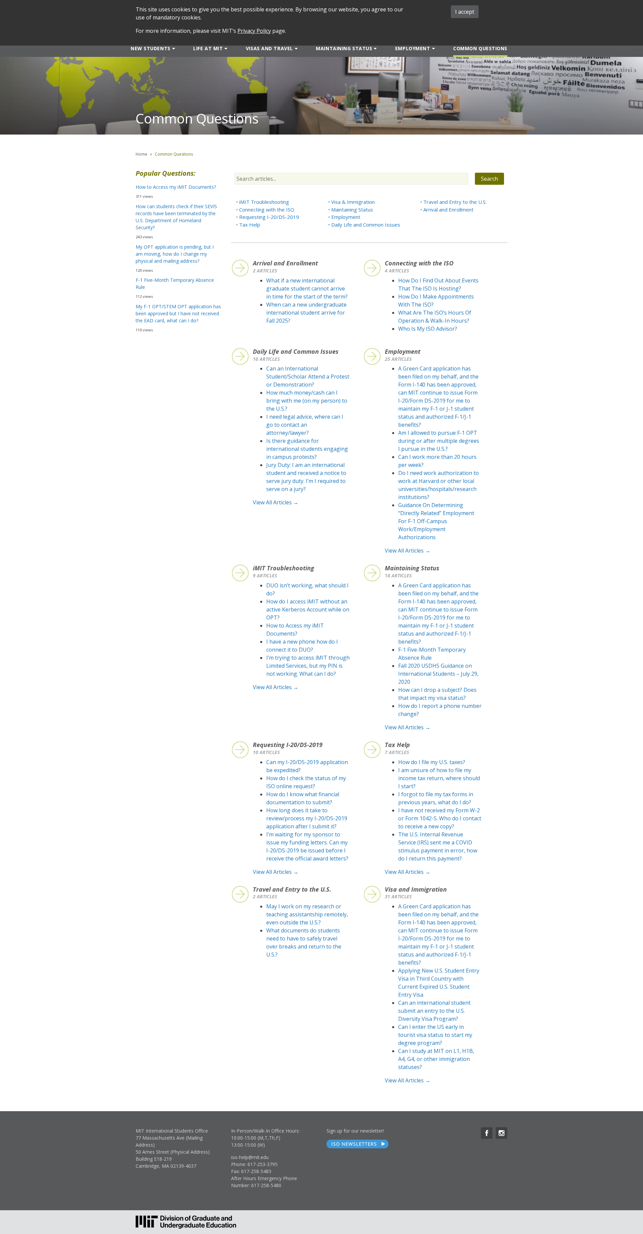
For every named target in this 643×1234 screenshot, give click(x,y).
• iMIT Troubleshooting (262, 201)
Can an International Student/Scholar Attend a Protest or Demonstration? (307, 376)
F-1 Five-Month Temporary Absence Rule (175, 283)
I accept (464, 11)
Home (141, 154)
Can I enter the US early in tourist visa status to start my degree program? (435, 1035)
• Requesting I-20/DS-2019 (267, 217)
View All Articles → (275, 502)
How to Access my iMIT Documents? (176, 187)
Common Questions (480, 48)
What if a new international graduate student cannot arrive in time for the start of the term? (307, 288)
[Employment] (432, 48)
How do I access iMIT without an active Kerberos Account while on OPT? (307, 609)
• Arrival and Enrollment (447, 209)
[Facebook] (487, 1133)
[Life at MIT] (225, 48)
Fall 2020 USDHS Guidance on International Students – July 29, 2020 (438, 673)
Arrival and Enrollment (285, 263)
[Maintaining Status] (374, 48)
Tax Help (397, 745)
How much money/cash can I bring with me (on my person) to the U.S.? (306, 400)
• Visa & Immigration (351, 201)
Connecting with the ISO (419, 263)
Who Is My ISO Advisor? (427, 328)
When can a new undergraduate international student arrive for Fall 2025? (306, 312)
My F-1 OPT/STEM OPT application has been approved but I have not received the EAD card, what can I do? (178, 313)
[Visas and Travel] (295, 48)
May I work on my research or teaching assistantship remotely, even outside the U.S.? (307, 914)
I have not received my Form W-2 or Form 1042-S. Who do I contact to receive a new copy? (439, 818)
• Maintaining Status (350, 209)
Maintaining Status (344, 48)
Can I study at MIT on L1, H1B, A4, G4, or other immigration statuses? (436, 1059)
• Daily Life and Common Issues (364, 224)
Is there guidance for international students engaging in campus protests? (307, 449)
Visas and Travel (269, 48)
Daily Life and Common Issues (296, 351)
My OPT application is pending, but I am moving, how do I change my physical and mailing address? (175, 254)
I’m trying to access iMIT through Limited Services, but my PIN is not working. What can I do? (308, 665)
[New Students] (172, 48)
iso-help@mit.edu (250, 1157)
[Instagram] (501, 1133)
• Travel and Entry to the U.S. (453, 201)
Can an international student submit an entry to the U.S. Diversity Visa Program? (434, 1010)
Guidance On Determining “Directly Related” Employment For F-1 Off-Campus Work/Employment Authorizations (436, 521)
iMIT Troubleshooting (283, 568)
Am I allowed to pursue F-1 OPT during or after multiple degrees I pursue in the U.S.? (438, 441)
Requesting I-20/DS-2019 (288, 745)
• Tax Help (248, 224)
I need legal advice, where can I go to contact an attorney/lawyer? (304, 424)
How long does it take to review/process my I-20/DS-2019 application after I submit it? (306, 818)
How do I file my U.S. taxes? (431, 762)
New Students (150, 48)
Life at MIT (208, 48)
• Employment (344, 217)
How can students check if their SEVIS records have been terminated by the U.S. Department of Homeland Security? (176, 217)
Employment (412, 48)
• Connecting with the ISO (265, 209)
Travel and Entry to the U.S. (292, 889)
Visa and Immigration (416, 889)
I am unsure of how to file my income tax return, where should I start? (439, 778)
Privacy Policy (254, 30)
